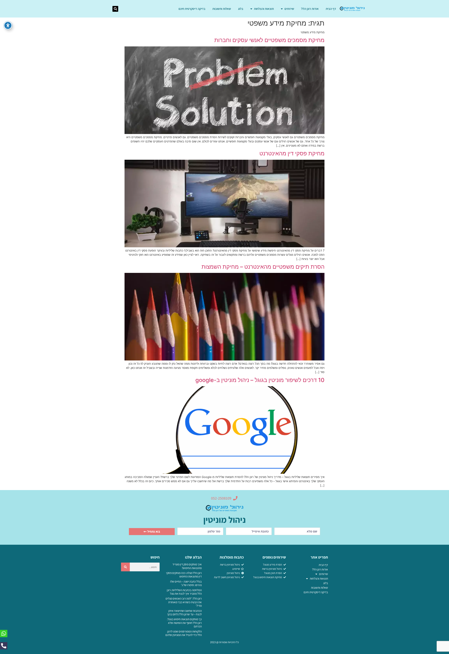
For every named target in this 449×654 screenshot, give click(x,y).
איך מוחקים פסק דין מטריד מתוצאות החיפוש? (187, 566)
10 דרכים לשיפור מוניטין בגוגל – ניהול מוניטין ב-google (259, 380)
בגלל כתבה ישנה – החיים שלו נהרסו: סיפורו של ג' (186, 583)
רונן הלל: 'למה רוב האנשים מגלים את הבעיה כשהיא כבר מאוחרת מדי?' (184, 602)
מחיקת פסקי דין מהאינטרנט (291, 153)
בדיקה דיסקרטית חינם (192, 9)
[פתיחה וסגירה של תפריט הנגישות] (8, 25)
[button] (115, 9)
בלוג (240, 9)
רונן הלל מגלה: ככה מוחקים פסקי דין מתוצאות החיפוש (184, 574)
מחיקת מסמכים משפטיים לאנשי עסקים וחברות (269, 40)
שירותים (289, 9)
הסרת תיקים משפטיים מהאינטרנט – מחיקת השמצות (263, 266)
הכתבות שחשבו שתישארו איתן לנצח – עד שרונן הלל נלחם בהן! (184, 612)
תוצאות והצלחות (264, 9)
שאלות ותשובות (221, 9)
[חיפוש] (125, 567)
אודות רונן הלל (310, 9)
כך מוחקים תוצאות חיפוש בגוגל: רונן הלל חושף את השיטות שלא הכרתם (184, 622)
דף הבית (331, 9)
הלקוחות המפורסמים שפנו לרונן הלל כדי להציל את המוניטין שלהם (183, 633)
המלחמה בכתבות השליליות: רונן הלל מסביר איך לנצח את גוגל (184, 592)
